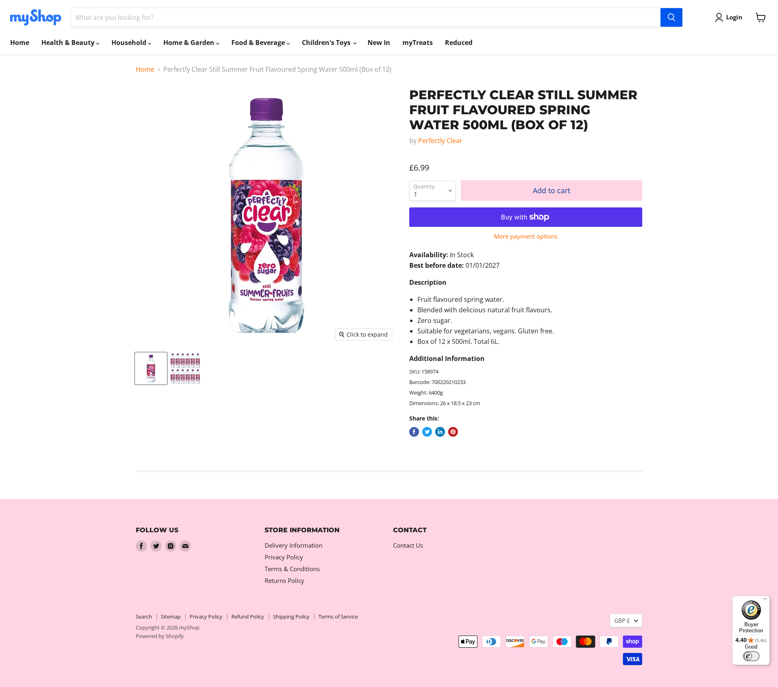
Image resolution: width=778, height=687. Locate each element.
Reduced (458, 42)
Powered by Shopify (160, 636)
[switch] (751, 656)
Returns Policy (284, 580)
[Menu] (765, 601)
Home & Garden (189, 42)
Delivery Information (294, 545)
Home (19, 42)
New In (379, 42)
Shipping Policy (291, 616)
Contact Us (408, 545)
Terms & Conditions (292, 569)
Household (129, 42)
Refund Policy (247, 616)
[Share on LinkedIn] (440, 432)
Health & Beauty (68, 42)
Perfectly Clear (440, 140)
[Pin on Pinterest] (453, 432)
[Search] (671, 17)
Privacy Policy (284, 557)
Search (144, 616)
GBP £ (622, 620)
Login (734, 17)
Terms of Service (338, 616)
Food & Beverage (258, 42)
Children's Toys (327, 42)
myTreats (417, 42)
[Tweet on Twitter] (427, 432)
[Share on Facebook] (414, 432)
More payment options (526, 236)
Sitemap (171, 616)
